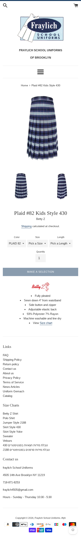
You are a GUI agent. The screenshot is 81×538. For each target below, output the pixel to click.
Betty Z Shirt (10, 413)
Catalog (7, 395)
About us (8, 373)
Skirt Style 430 (12, 427)
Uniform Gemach (13, 391)
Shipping (26, 226)
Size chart (46, 322)
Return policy (11, 364)
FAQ (5, 355)
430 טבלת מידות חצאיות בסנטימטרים (25, 445)
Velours (7, 440)
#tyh (63, 518)
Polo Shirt (9, 418)
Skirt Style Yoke (12, 431)
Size (37, 237)
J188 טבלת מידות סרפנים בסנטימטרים (26, 449)
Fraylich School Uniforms (47, 518)
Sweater (8, 436)
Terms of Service (13, 382)
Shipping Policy (12, 359)
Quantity (40, 251)
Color (17, 237)
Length (60, 237)
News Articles (11, 386)
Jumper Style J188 (14, 422)
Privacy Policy (12, 377)
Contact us (9, 368)
